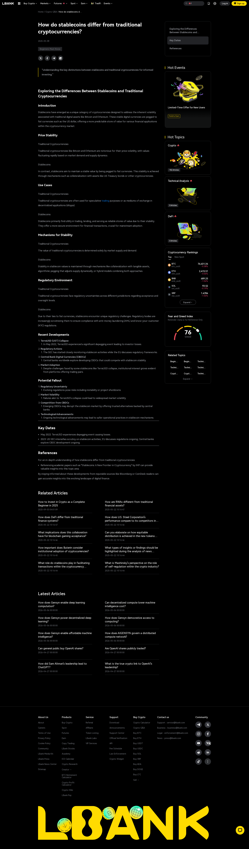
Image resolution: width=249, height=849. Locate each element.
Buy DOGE (138, 769)
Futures (61, 3)
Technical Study (202, 373)
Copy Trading (68, 743)
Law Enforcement (118, 754)
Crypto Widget (117, 759)
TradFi (98, 3)
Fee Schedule (116, 748)
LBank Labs (91, 738)
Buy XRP (137, 759)
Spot (74, 3)
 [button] (186, 3)
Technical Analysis (202, 361)
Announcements (117, 728)
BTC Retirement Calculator (69, 776)
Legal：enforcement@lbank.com (172, 733)
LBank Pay (66, 795)
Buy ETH (137, 738)
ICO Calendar (68, 759)
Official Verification (118, 738)
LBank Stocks (68, 748)
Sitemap (42, 769)
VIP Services (91, 743)
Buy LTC (137, 774)
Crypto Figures (175, 373)
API (111, 743)
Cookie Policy (44, 743)
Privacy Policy (44, 738)
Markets (45, 3)
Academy (66, 754)
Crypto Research (70, 764)
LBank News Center (47, 764)
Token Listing (92, 733)
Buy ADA (137, 764)
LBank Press (43, 759)
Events (108, 3)
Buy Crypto (30, 3)
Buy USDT (138, 743)
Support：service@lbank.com (171, 722)
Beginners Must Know (175, 361)
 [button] (201, 3)
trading (105, 200)
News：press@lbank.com (169, 738)
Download (114, 722)
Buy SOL (137, 754)
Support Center (117, 733)
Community (43, 748)
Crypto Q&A (51, 12)
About (41, 722)
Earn (84, 3)
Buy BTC (137, 733)
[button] (240, 830)
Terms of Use (44, 733)
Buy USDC (138, 748)
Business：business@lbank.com (172, 728)
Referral (89, 722)
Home (41, 12)
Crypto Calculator (141, 722)
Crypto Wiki (67, 790)
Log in (225, 3)
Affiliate (89, 728)
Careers (41, 728)
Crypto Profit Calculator (68, 783)
